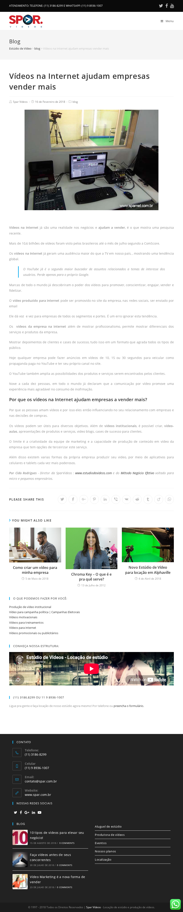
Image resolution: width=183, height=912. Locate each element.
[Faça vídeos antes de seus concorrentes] (20, 859)
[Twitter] (161, 6)
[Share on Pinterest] (94, 499)
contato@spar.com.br (41, 781)
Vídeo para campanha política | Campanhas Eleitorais (44, 612)
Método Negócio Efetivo (137, 473)
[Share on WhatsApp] (169, 499)
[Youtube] (171, 6)
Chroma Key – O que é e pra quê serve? (91, 577)
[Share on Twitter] (62, 499)
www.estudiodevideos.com (93, 473)
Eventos (100, 843)
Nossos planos (105, 851)
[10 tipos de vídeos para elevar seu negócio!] (20, 837)
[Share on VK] (126, 499)
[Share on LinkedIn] (105, 499)
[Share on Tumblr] (147, 499)
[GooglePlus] (27, 812)
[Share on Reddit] (137, 499)
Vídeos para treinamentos (26, 623)
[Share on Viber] (115, 499)
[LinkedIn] (33, 812)
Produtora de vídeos (110, 835)
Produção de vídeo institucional (30, 607)
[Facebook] (166, 6)
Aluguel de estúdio (108, 826)
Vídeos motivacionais (23, 617)
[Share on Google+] (83, 499)
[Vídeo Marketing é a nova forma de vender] (20, 881)
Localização (103, 859)
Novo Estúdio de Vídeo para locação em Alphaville (148, 570)
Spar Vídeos (93, 907)
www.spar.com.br (38, 794)
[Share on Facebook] (73, 499)
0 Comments (67, 843)
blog (37, 48)
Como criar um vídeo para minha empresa (35, 570)
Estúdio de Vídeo (20, 48)
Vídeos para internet (22, 628)
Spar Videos (20, 102)
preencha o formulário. (129, 706)
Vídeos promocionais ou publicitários (33, 633)
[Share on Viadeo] (158, 499)
